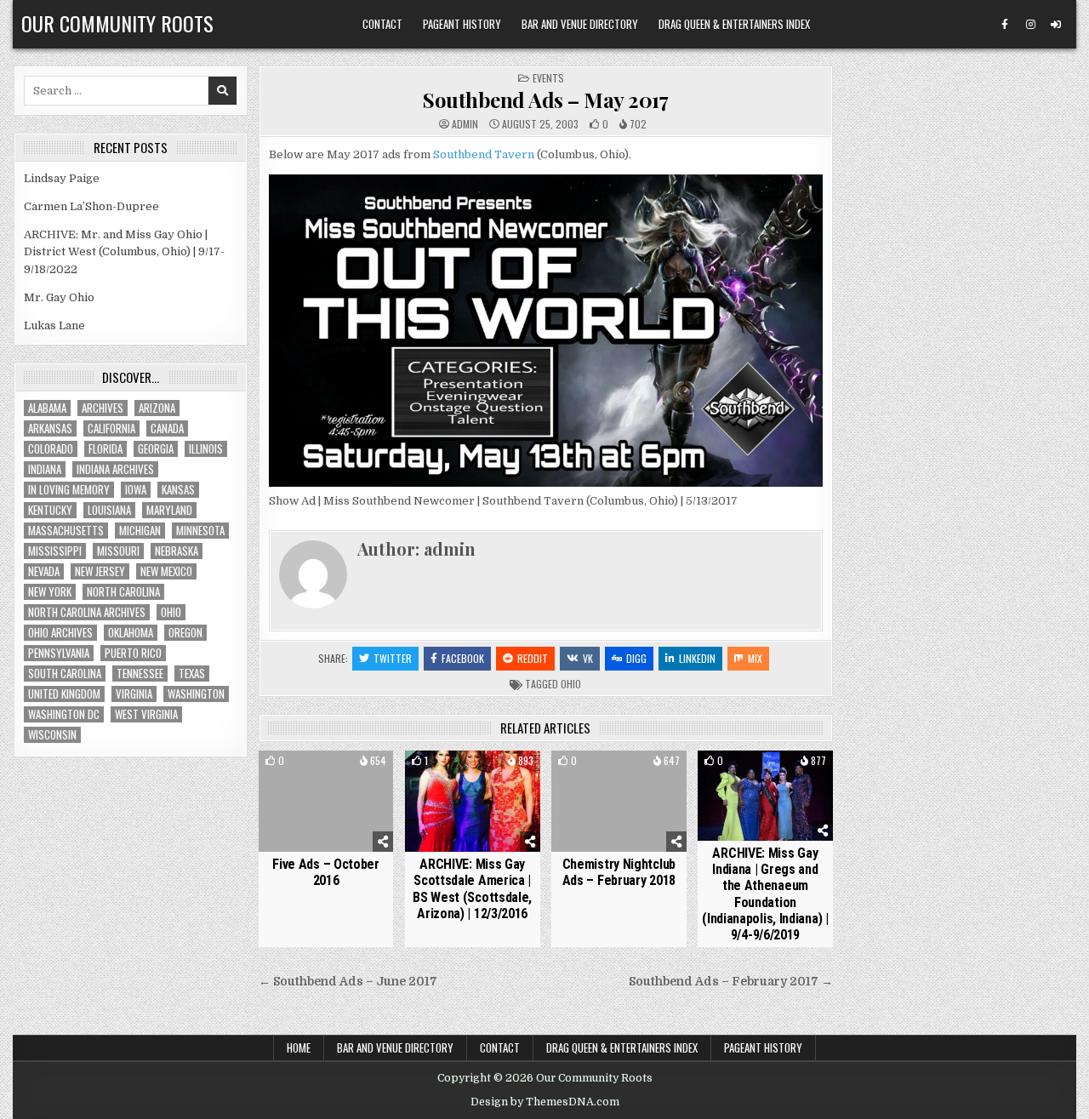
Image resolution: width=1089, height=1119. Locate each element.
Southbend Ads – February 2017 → (731, 981)
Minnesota (200, 530)
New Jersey (100, 571)
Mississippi (55, 551)
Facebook (463, 658)
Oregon (185, 633)
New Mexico (166, 571)
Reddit (532, 658)
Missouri (118, 551)
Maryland (169, 510)
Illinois (206, 449)
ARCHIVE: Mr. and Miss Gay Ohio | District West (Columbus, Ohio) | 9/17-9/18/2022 (124, 252)
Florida (105, 449)
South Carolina (64, 673)
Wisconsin (52, 735)
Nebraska (176, 551)
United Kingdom (64, 694)
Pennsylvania (58, 653)
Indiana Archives (115, 469)
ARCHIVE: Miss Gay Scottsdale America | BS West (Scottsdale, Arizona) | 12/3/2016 (472, 889)
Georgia (156, 449)
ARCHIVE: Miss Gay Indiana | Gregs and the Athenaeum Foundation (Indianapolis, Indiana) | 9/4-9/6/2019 (765, 894)
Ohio (571, 684)
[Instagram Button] (1030, 25)
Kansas (178, 490)
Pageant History (462, 23)
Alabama (47, 408)
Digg (636, 658)
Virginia (134, 694)
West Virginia (146, 714)
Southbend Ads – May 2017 (545, 99)
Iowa (135, 490)
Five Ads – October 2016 (325, 872)
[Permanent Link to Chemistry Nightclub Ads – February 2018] (619, 801)
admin (465, 124)
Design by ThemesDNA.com (544, 1102)
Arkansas (50, 428)
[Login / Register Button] (1056, 25)
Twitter (392, 658)
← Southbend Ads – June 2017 (348, 981)
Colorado (50, 449)
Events (548, 78)
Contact (382, 23)
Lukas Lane (54, 325)
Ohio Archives (60, 633)
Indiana (44, 469)
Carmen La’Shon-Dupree (91, 206)
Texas (192, 673)
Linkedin (697, 658)
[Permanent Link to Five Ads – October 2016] (326, 801)
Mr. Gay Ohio (59, 297)
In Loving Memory (69, 490)
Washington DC (64, 714)
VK (588, 658)
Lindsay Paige (62, 178)
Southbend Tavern (483, 154)
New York (49, 592)
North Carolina (123, 592)
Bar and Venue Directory (580, 23)
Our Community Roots (117, 23)
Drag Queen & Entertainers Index (734, 23)
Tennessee (140, 673)
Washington (196, 694)
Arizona (157, 408)
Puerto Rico (133, 653)
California (111, 428)
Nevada (44, 571)
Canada (167, 428)
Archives (102, 408)
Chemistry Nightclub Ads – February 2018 (619, 872)
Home (299, 1047)
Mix (755, 658)
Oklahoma (130, 633)
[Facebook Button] (1005, 25)
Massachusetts (66, 530)
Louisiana (109, 510)
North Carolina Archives (86, 612)
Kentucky (50, 510)
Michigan (140, 530)
